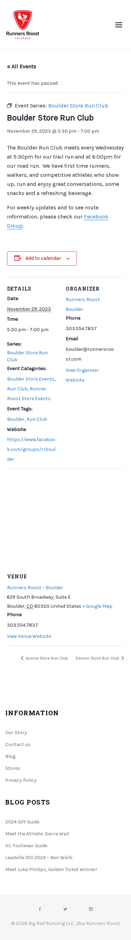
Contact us (18, 744)
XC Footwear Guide (26, 846)
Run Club (17, 389)
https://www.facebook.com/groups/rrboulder (31, 449)
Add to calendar (43, 258)
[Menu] (119, 24)
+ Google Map (97, 606)
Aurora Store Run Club (46, 658)
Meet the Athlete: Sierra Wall (37, 834)
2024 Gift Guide (22, 822)
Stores (12, 768)
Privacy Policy (21, 780)
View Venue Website (29, 636)
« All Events (21, 66)
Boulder (15, 419)
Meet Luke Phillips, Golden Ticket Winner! (51, 869)
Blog (10, 756)
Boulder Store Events (30, 379)
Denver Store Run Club (98, 658)
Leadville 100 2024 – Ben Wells (39, 858)
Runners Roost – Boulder (35, 588)
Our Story (16, 733)
